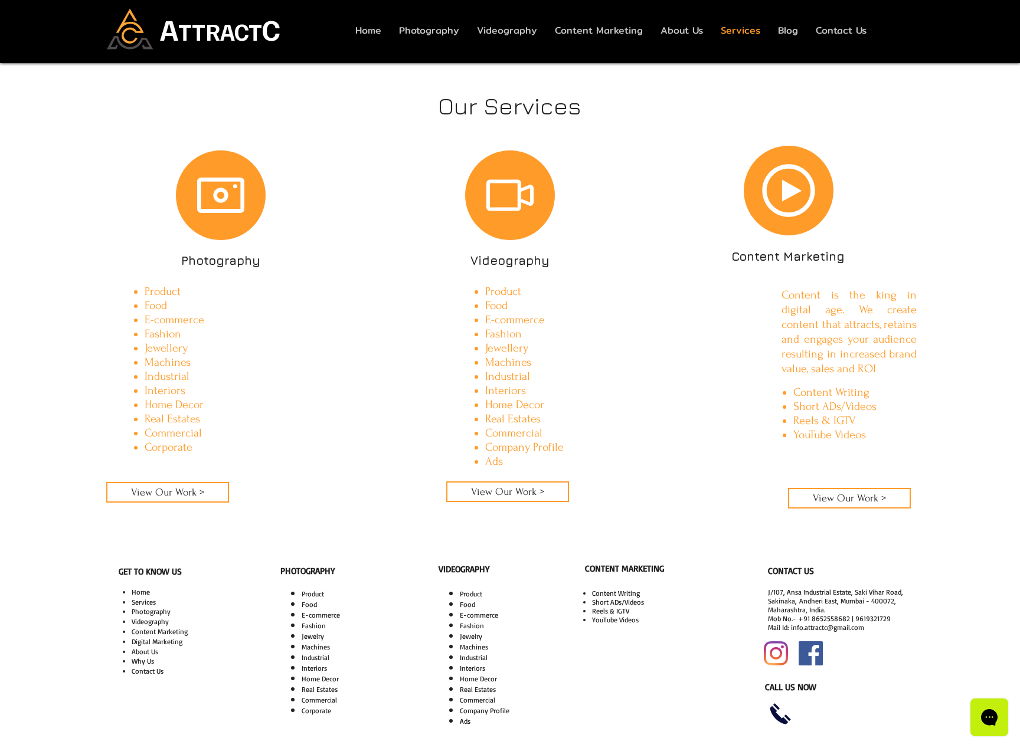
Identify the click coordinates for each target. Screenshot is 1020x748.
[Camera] (221, 195)
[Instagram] (776, 653)
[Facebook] (811, 653)
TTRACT (220, 31)
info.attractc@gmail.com (827, 627)
